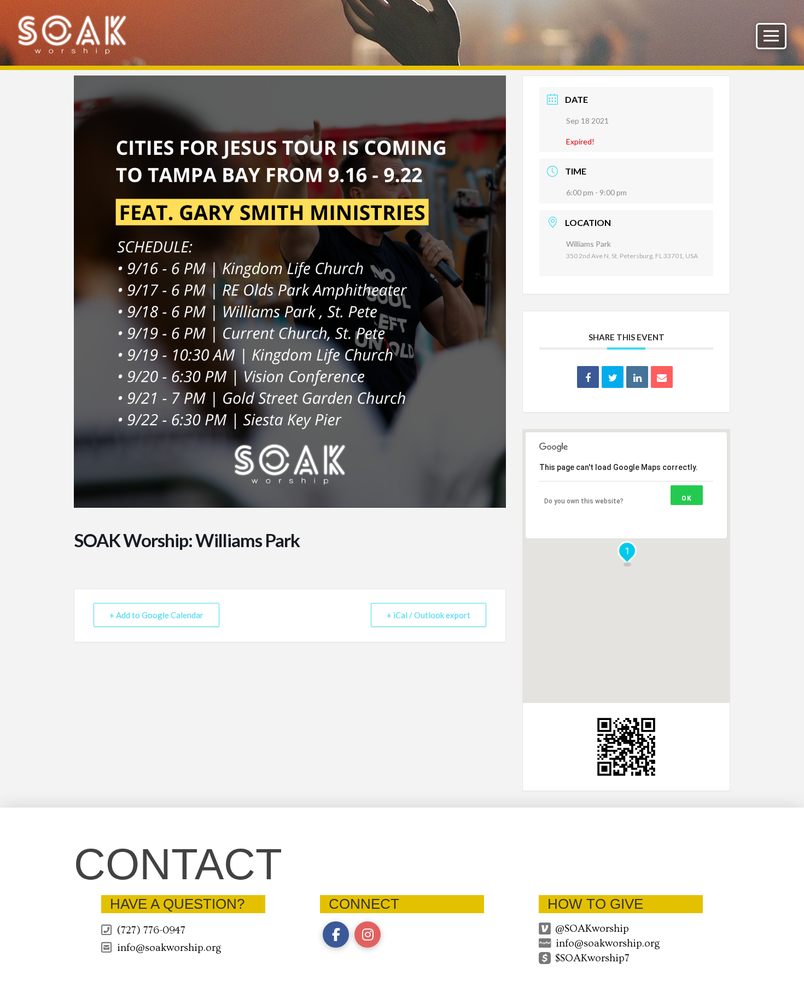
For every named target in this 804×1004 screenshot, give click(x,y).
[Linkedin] (637, 377)
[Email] (662, 377)
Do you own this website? (584, 501)
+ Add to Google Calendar (156, 615)
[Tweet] (613, 377)
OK (686, 498)
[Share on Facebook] (588, 377)
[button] (771, 36)
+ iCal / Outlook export (428, 615)
